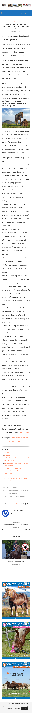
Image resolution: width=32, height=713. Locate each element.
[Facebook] (21, 13)
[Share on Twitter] (21, 504)
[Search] (30, 13)
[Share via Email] (27, 504)
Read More (16, 711)
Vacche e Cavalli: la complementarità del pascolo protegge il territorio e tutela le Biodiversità (16, 478)
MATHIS (6, 452)
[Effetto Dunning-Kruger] (16, 549)
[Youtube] (27, 13)
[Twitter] (23, 13)
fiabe (4, 494)
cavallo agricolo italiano (10, 491)
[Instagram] (25, 13)
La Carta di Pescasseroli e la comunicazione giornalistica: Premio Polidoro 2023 (15, 470)
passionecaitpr (20, 497)
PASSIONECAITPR (17, 511)
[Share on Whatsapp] (23, 504)
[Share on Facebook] (19, 504)
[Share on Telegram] (25, 504)
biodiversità (6, 488)
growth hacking (13, 494)
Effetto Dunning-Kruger (16, 562)
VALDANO (7, 455)
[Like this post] (17, 504)
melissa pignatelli (8, 497)
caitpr (15, 488)
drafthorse (24, 491)
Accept (25, 708)
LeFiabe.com (24, 432)
